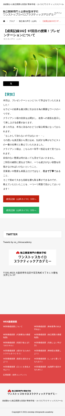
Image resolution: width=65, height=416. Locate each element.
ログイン (58, 13)
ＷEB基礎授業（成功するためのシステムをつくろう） (16, 352)
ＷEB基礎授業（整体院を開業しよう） (47, 352)
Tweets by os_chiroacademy (17, 242)
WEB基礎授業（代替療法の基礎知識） (16, 336)
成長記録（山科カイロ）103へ (21, 199)
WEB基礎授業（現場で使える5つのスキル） (16, 344)
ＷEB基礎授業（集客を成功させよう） (16, 360)
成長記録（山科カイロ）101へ (21, 210)
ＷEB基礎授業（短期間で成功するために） (47, 368)
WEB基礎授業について (13, 326)
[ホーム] (4, 21)
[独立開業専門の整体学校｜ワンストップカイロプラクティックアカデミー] (29, 13)
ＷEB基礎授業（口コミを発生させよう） (16, 368)
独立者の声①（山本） (13, 39)
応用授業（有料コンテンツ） (15, 375)
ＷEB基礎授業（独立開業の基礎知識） (47, 336)
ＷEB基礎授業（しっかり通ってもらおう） (47, 360)
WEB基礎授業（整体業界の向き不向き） (47, 327)
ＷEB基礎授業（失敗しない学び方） (47, 344)
